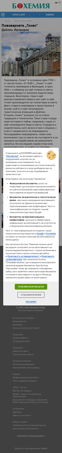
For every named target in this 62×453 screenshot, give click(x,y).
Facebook (51, 233)
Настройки (31, 301)
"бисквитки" (12, 156)
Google (40, 233)
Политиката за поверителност (23, 256)
